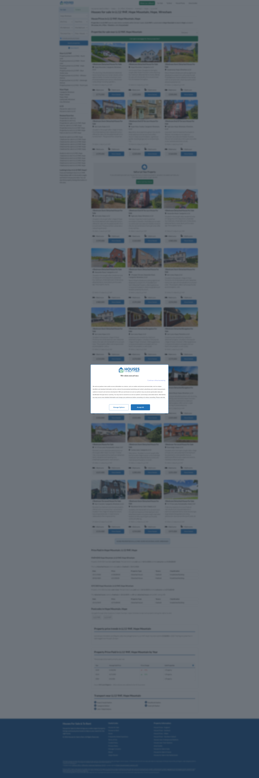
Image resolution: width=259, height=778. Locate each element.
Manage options (119, 407)
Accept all (140, 407)
